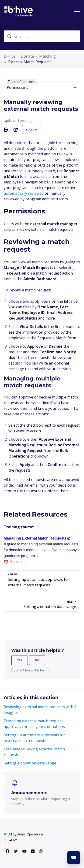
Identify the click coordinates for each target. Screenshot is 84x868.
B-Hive (9, 56)
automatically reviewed (24, 193)
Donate (27, 56)
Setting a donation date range (30, 763)
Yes (19, 660)
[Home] (18, 11)
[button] (73, 857)
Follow (31, 129)
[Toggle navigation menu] (77, 11)
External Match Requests (30, 61)
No (37, 660)
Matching (47, 56)
